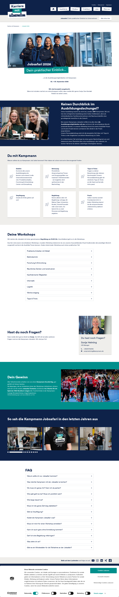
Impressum (109, 5)
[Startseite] (53, 9)
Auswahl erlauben (103, 576)
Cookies (94, 5)
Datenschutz (101, 5)
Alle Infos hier (105, 18)
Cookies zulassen (103, 570)
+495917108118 (88, 349)
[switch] (53, 593)
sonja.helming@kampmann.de (94, 351)
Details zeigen (98, 593)
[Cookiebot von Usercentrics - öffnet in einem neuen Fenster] (12, 593)
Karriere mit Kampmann (13, 26)
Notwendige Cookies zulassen (103, 582)
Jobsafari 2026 (25, 26)
